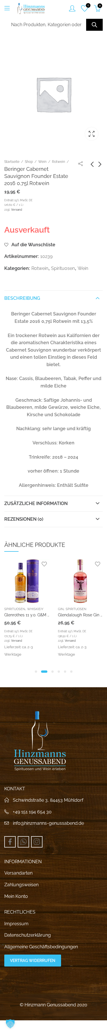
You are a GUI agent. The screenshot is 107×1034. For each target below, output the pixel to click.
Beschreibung (22, 298)
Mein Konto (16, 896)
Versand (16, 209)
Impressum (16, 923)
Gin (60, 609)
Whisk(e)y (35, 609)
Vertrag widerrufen (32, 960)
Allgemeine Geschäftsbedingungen (41, 946)
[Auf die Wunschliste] (44, 564)
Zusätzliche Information (36, 503)
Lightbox (91, 133)
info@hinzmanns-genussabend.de (48, 823)
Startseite (11, 162)
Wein (42, 162)
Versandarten (18, 873)
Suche (94, 25)
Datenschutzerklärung (27, 935)
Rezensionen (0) (23, 519)
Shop (29, 162)
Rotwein (58, 162)
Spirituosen (63, 268)
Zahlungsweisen (21, 884)
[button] (36, 671)
